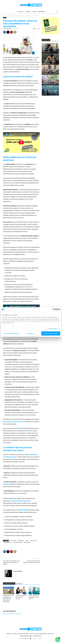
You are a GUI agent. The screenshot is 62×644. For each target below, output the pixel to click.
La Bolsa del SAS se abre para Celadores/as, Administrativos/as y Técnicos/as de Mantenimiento (8, 598)
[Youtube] (30, 639)
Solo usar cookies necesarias (11, 333)
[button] (57, 11)
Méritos (8, 15)
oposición (6, 484)
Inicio (4, 15)
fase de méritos (21, 540)
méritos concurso (33, 540)
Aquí (12, 322)
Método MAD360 (24, 510)
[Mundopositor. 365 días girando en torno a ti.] (30, 629)
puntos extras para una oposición (13, 421)
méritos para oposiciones (18, 542)
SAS (26, 430)
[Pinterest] (11, 32)
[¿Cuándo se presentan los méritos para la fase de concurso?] (34, 590)
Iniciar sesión (41, 11)
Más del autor (19, 583)
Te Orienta (27, 11)
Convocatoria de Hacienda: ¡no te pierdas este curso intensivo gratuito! (11, 562)
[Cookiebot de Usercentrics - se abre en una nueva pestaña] (53, 309)
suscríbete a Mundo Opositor (19, 501)
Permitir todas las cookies (51, 333)
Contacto (34, 11)
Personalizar (30, 333)
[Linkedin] (25, 639)
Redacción (45, 73)
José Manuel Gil (46, 83)
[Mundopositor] (31, 5)
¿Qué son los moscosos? (49, 71)
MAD (15, 428)
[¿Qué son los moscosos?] (50, 70)
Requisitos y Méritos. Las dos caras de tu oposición (21, 597)
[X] (8, 32)
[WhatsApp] (14, 32)
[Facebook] (4, 32)
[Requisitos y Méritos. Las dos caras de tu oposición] (21, 590)
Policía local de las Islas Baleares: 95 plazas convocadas (31, 561)
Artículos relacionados (9, 583)
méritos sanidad (27, 542)
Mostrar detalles (53, 328)
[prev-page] (4, 605)
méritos (26, 540)
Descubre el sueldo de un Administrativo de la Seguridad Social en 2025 (49, 80)
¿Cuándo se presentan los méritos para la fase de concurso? (34, 597)
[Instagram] (23, 639)
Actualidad (20, 11)
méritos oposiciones (7, 542)
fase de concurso (13, 540)
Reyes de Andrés (8, 28)
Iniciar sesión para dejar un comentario (12, 613)
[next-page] (6, 605)
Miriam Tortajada (46, 51)
